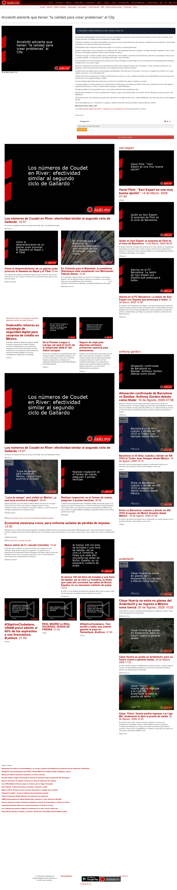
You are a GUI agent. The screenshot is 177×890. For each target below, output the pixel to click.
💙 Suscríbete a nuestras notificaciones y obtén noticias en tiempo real (100, 30)
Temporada (127, 7)
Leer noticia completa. (125, 137)
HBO (102, 7)
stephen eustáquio (60, 7)
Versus (143, 109)
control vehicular (93, 7)
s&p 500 (49, 7)
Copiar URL (82, 130)
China (135, 7)
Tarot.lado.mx (123, 876)
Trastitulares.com (85, 884)
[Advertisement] (59, 302)
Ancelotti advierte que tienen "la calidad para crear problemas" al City (105, 109)
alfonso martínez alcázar (114, 7)
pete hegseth (82, 7)
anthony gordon (130, 351)
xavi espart (126, 147)
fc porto (42, 7)
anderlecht (126, 558)
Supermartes (72, 7)
